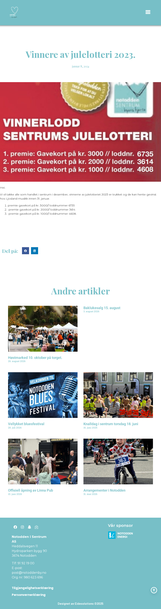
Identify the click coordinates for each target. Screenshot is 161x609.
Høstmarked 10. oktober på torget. (35, 358)
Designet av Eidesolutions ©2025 (80, 603)
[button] (25, 250)
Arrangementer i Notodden (104, 490)
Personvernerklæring (29, 595)
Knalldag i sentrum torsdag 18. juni (110, 424)
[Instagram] (22, 527)
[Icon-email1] (36, 527)
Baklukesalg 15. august (101, 308)
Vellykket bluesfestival (26, 424)
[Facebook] (15, 527)
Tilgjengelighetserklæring (32, 588)
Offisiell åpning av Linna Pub (30, 490)
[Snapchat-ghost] (29, 527)
